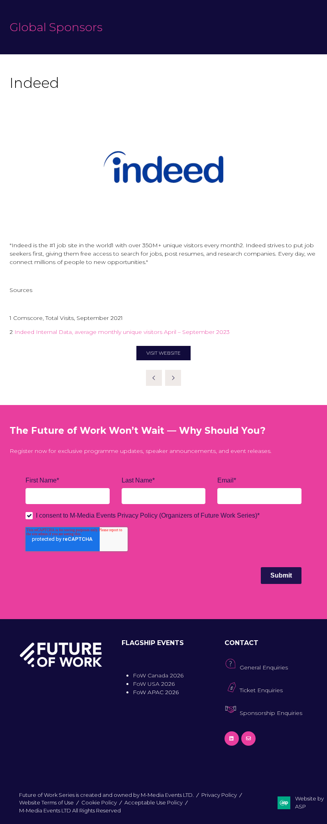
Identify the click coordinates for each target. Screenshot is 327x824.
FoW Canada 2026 (158, 675)
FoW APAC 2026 (156, 692)
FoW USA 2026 (154, 683)
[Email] (248, 738)
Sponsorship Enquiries (271, 713)
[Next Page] (173, 378)
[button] (163, 353)
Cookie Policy (99, 802)
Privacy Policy (219, 795)
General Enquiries (264, 667)
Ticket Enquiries (261, 690)
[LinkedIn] (232, 738)
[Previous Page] (154, 378)
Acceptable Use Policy (153, 802)
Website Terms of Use (46, 802)
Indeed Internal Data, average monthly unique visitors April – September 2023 (122, 332)
